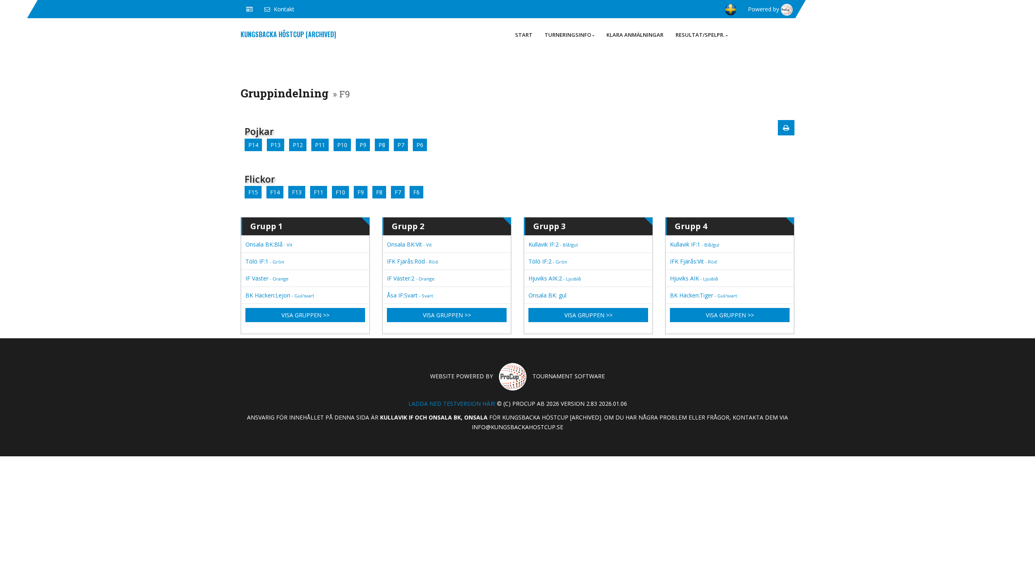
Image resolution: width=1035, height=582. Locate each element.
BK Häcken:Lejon (279, 295)
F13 (297, 192)
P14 (253, 145)
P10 (342, 145)
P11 (320, 145)
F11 (318, 192)
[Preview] (786, 127)
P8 (381, 145)
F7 (398, 192)
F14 (275, 192)
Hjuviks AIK (694, 278)
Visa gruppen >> (305, 315)
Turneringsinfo (568, 34)
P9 (362, 145)
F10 (340, 192)
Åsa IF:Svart (410, 295)
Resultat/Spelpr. (700, 34)
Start (523, 34)
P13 (275, 145)
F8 (379, 192)
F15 (253, 192)
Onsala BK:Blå (268, 244)
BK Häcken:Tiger (703, 295)
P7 (400, 145)
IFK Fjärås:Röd (412, 261)
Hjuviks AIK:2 (554, 278)
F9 (360, 192)
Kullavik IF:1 (694, 244)
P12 (298, 145)
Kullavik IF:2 (553, 244)
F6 (416, 192)
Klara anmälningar (634, 34)
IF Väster (267, 278)
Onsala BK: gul (547, 295)
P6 (419, 145)
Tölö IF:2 (547, 261)
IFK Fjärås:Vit (693, 261)
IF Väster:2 (411, 278)
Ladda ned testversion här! (451, 403)
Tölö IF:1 (264, 261)
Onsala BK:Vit (409, 244)
